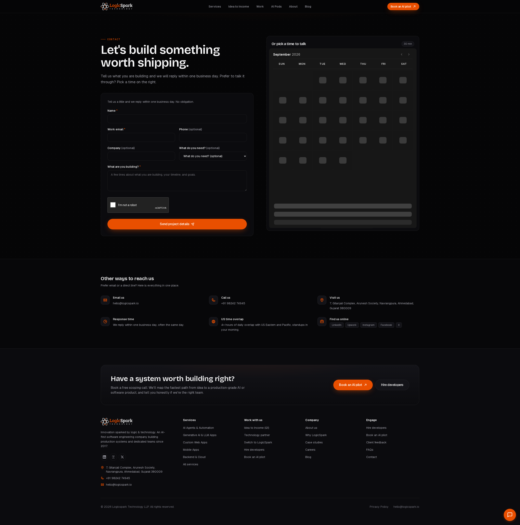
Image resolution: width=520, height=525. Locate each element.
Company (121, 148)
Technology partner (257, 435)
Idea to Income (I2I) (256, 428)
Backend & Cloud (194, 457)
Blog (308, 6)
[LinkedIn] (104, 457)
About (293, 6)
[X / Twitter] (122, 457)
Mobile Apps (191, 450)
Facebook (386, 325)
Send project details (174, 224)
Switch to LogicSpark (258, 442)
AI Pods (276, 6)
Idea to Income (238, 6)
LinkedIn (336, 325)
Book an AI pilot (401, 6)
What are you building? (124, 167)
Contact (371, 457)
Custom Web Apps (195, 442)
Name (112, 110)
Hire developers (392, 385)
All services (190, 464)
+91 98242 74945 (233, 303)
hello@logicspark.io (126, 303)
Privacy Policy (379, 507)
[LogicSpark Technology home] (116, 6)
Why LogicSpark (316, 435)
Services (215, 6)
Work (260, 6)
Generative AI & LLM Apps (200, 435)
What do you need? (199, 148)
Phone (190, 129)
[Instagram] (113, 457)
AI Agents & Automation (198, 428)
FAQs (369, 450)
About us (311, 428)
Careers (310, 450)
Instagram (369, 325)
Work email (116, 129)
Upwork (352, 325)
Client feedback (376, 442)
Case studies (314, 442)
